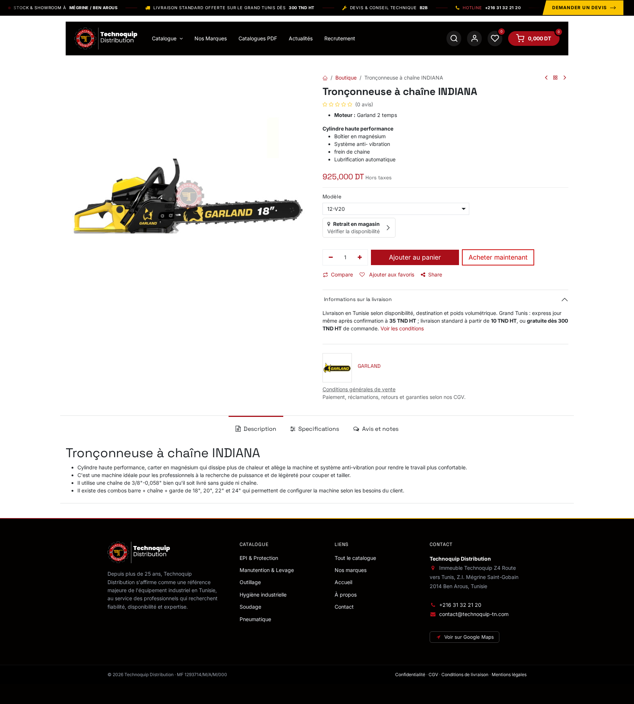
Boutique (346, 77)
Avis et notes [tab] (379, 429)
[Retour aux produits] (555, 78)
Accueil (343, 582)
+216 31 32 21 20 (460, 605)
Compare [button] (342, 274)
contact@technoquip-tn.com (474, 614)
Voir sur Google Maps (469, 637)
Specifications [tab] (318, 429)
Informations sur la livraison (357, 299)
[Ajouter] (360, 257)
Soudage (250, 607)
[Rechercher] (454, 38)
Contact (344, 607)
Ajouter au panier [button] (415, 257)
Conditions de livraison (464, 674)
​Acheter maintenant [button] (498, 257)
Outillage (250, 582)
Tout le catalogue (355, 558)
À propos (346, 594)
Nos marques (351, 570)
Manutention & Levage (267, 570)
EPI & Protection (259, 558)
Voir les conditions (402, 328)
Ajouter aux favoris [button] (391, 274)
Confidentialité (410, 674)
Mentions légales (509, 674)
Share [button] (435, 274)
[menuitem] (167, 38)
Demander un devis (579, 7)
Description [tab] (259, 429)
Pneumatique (255, 619)
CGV (433, 674)
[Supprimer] (331, 257)
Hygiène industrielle (263, 594)
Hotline (492, 8)
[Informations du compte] (474, 38)
